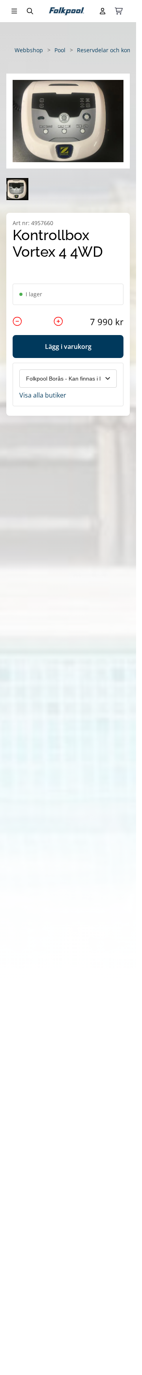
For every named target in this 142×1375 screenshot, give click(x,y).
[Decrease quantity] (17, 321)
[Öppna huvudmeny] (14, 11)
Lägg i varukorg (68, 346)
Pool (59, 50)
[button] (68, 121)
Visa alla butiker (42, 395)
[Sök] (30, 11)
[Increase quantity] (58, 321)
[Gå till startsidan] (66, 11)
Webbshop (29, 50)
